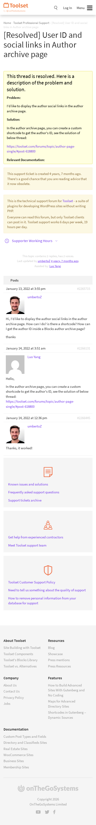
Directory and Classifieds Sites (25, 742)
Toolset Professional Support (31, 23)
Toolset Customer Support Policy (31, 582)
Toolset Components (18, 654)
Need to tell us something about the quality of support (47, 590)
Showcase (55, 654)
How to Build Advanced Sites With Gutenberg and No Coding (66, 690)
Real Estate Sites (15, 749)
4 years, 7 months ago (65, 261)
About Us (10, 685)
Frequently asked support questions (33, 492)
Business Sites (13, 761)
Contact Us (11, 691)
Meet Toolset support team (27, 545)
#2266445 (83, 418)
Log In (67, 8)
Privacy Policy (13, 697)
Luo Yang (55, 266)
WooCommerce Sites (18, 755)
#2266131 (83, 348)
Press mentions (59, 660)
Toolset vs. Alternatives (20, 666)
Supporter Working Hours (32, 240)
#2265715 (83, 288)
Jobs (6, 703)
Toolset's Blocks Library (20, 660)
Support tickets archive (24, 500)
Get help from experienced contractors (35, 537)
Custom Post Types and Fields (24, 736)
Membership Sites (16, 767)
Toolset (17, 7)
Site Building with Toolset (22, 647)
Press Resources (59, 666)
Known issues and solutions (28, 484)
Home (7, 23)
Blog (51, 647)
